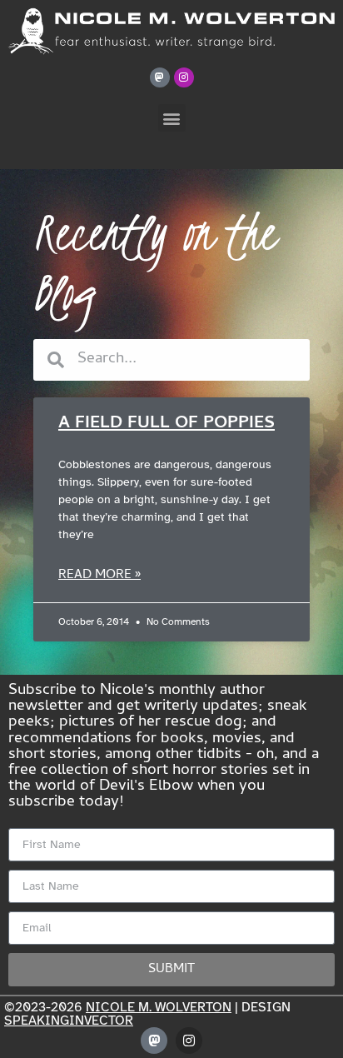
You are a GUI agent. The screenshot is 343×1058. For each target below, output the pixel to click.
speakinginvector (68, 1020)
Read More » (99, 576)
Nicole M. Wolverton (158, 1007)
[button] (172, 118)
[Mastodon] (160, 77)
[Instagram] (184, 77)
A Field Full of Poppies (166, 424)
